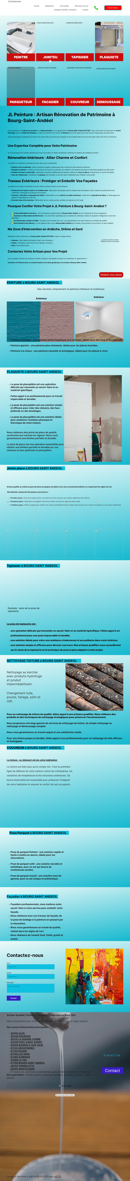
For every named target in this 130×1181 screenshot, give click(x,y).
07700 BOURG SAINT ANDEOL (28, 1063)
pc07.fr (57, 1176)
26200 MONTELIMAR (23, 1069)
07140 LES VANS (20, 1054)
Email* (9, 973)
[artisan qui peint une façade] (50, 84)
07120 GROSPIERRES (22, 1048)
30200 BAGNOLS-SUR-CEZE (27, 1045)
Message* (10, 982)
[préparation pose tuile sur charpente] (80, 84)
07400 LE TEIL (19, 1060)
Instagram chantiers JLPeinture (65, 10)
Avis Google (64, 6)
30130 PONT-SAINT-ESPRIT (26, 1042)
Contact (85, 10)
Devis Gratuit (113, 8)
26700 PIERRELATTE (22, 1066)
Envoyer (14, 998)
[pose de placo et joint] (109, 39)
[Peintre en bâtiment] (21, 39)
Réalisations (49, 6)
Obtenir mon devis (111, 274)
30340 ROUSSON (21, 1036)
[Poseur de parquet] (21, 84)
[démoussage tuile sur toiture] (109, 85)
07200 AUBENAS (20, 1057)
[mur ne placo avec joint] (50, 39)
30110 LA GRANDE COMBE (26, 1039)
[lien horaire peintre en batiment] (112, 1022)
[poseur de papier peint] (80, 39)
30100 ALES (18, 1033)
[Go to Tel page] (96, 8)
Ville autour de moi (81, 6)
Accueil (36, 6)
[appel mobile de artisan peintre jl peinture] (112, 1045)
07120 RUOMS (19, 1051)
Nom (8, 963)
